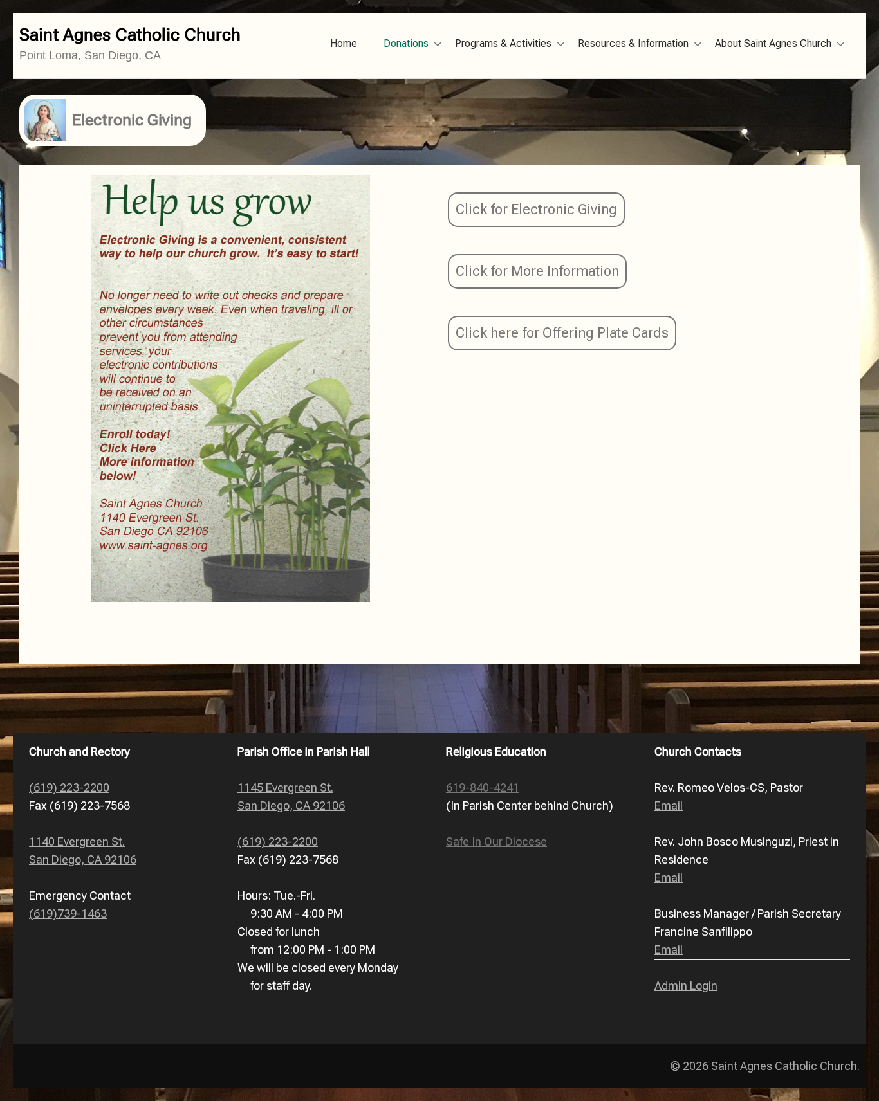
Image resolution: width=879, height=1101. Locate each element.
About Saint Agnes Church (773, 43)
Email (668, 805)
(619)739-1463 (68, 913)
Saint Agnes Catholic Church (130, 34)
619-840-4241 (482, 787)
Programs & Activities (503, 43)
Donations (406, 43)
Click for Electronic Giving (536, 209)
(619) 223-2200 (69, 787)
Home (343, 43)
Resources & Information (633, 43)
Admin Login (685, 985)
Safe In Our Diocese (496, 841)
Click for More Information (537, 271)
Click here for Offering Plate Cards (562, 333)
